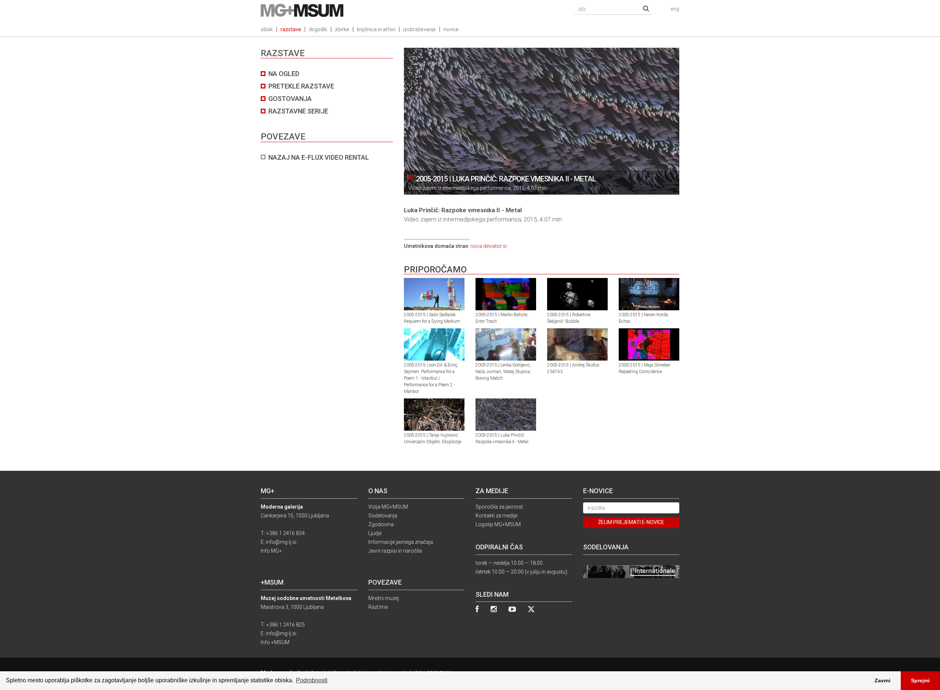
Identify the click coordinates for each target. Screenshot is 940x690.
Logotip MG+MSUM (498, 524)
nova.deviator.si (488, 246)
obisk (267, 29)
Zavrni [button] (882, 680)
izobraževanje (419, 29)
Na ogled (283, 73)
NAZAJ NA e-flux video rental (318, 157)
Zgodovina (381, 524)
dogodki (318, 29)
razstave (291, 29)
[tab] (327, 115)
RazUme (378, 607)
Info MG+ (271, 551)
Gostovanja (290, 98)
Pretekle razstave (301, 86)
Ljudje (375, 533)
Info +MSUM (275, 642)
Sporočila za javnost (499, 507)
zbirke (342, 29)
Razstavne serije (298, 111)
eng (674, 9)
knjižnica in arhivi (376, 29)
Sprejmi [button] (920, 680)
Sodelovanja (382, 516)
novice (451, 29)
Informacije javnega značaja (400, 542)
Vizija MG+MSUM (388, 507)
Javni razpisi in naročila (395, 551)
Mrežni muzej (383, 598)
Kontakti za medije (496, 516)
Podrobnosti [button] (312, 680)
